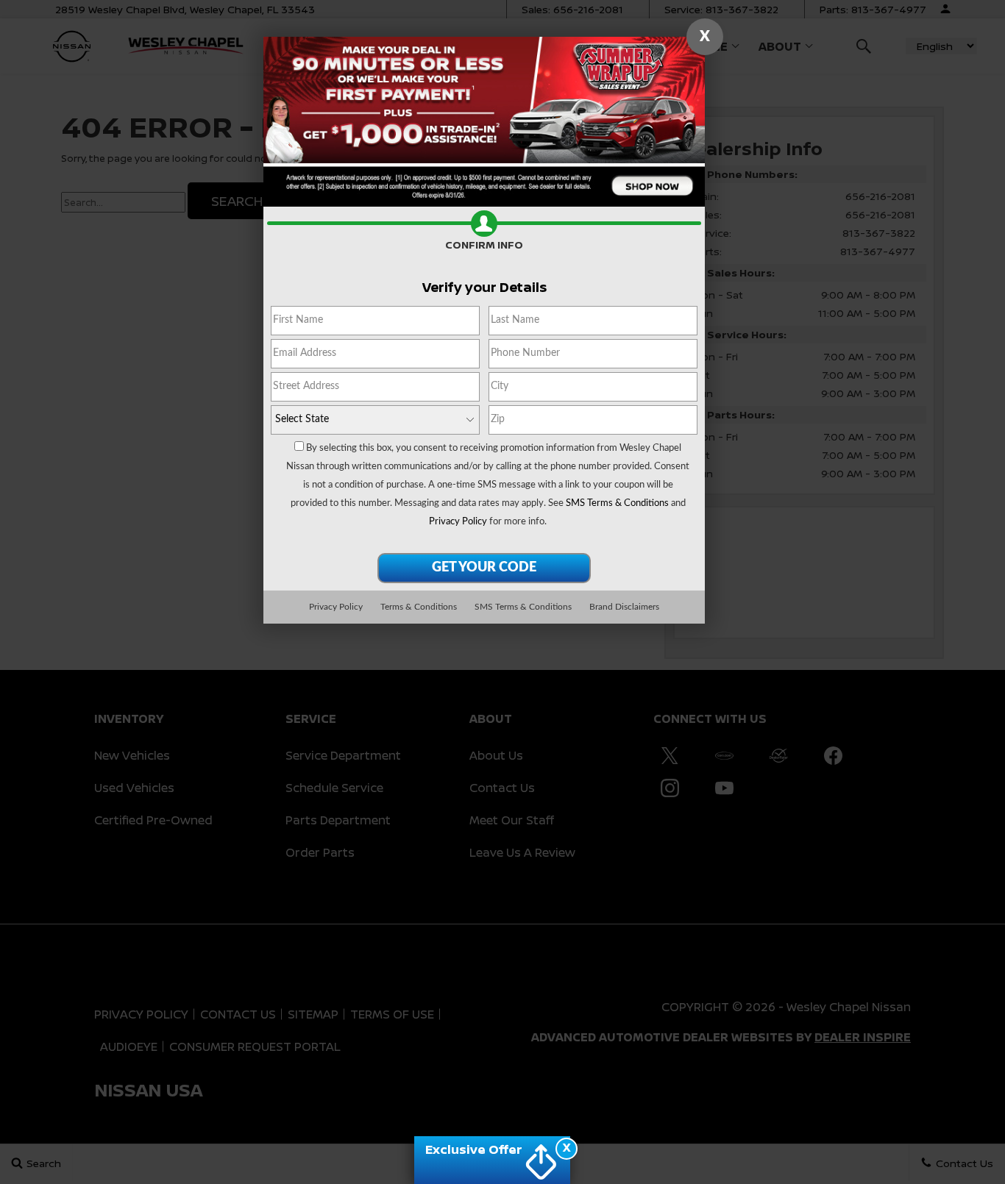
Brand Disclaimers (624, 606)
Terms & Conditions (418, 606)
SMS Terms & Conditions (617, 503)
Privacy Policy (458, 522)
